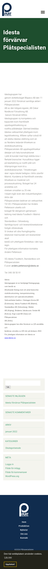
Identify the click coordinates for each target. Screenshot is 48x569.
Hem (24, 522)
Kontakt (24, 538)
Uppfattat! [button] (10, 564)
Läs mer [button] (8, 557)
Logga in (9, 464)
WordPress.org (12, 476)
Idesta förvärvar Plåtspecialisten (20, 402)
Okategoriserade (13, 448)
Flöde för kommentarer (16, 472)
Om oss (24, 534)
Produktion (24, 526)
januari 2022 (11, 431)
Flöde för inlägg (12, 468)
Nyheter (24, 530)
